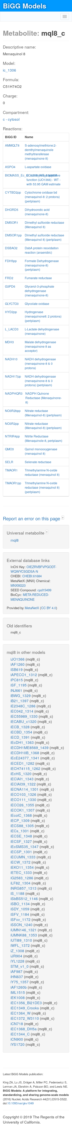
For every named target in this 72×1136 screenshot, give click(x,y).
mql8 (15, 540)
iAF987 (17, 971)
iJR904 (17, 955)
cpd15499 (44, 589)
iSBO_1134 (21, 903)
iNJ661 (17, 690)
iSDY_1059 (20, 908)
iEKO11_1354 (23, 867)
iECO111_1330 (24, 799)
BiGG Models (24, 6)
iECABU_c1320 (24, 721)
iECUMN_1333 (23, 856)
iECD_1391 (21, 737)
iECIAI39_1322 (24, 783)
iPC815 (17, 679)
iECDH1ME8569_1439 (30, 747)
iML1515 (18, 992)
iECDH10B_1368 (25, 752)
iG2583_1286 (22, 877)
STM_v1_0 (20, 966)
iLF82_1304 (21, 882)
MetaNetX (32, 607)
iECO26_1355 (23, 804)
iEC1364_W (21, 1013)
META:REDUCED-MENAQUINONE (30, 596)
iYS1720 (18, 1044)
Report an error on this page (32, 518)
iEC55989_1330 (25, 716)
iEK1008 (18, 997)
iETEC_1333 (22, 872)
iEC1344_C (21, 1033)
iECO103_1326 (24, 794)
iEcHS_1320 (21, 773)
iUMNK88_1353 (24, 934)
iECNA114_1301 (25, 789)
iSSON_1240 (22, 924)
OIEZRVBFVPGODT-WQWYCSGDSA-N (33, 569)
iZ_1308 (18, 950)
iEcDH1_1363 (23, 742)
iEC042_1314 (22, 711)
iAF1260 (18, 664)
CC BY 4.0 (48, 607)
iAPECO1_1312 (24, 674)
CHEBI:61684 (32, 575)
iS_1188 (18, 893)
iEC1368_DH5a (24, 1028)
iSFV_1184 (20, 914)
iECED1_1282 (23, 763)
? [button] (62, 517)
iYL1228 (18, 961)
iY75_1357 (20, 981)
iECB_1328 (21, 726)
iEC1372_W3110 (25, 1018)
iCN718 (17, 1023)
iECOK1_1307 (23, 810)
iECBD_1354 (22, 731)
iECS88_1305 (23, 825)
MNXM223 (18, 585)
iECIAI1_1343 (23, 778)
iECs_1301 (20, 830)
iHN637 (17, 976)
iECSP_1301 (22, 851)
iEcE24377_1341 (25, 757)
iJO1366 (18, 659)
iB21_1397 (20, 700)
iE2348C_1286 (23, 705)
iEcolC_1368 (22, 815)
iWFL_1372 (21, 945)
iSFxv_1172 (21, 919)
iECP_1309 (21, 820)
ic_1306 (9, 70)
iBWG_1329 (21, 695)
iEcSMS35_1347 (25, 846)
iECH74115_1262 (26, 768)
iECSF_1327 (22, 841)
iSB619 (17, 669)
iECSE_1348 (22, 835)
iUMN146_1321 (24, 929)
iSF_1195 (19, 684)
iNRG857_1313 (24, 888)
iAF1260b (19, 987)
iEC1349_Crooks (25, 1007)
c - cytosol (11, 119)
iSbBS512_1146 (25, 898)
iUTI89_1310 (22, 940)
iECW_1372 (21, 862)
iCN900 (17, 1039)
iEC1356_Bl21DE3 (27, 1002)
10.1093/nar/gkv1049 (20, 1103)
